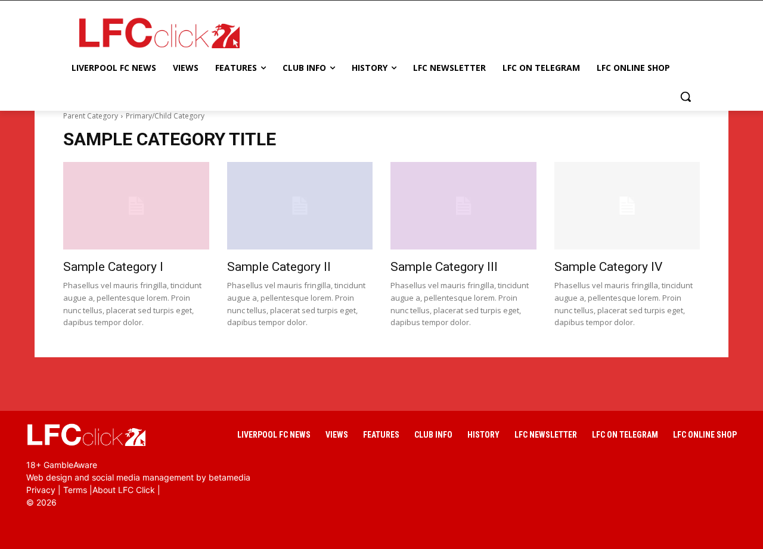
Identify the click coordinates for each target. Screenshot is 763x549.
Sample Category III (444, 267)
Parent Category (90, 116)
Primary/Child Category (165, 116)
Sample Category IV (608, 267)
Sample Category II (279, 267)
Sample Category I (113, 267)
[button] (685, 96)
